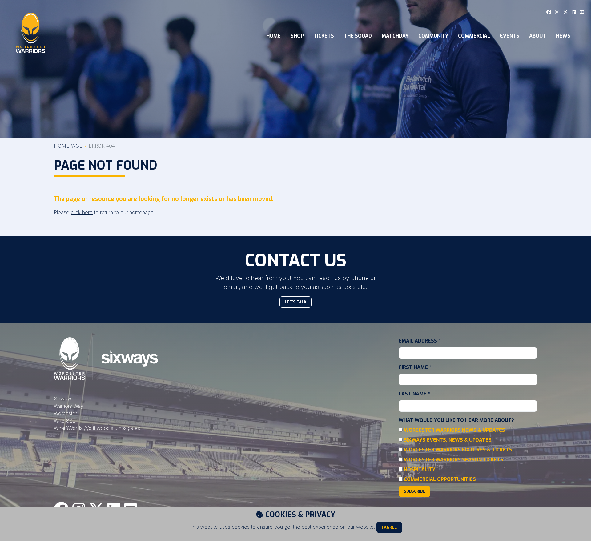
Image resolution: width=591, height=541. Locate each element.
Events (509, 36)
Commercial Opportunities (440, 479)
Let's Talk (295, 302)
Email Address (419, 341)
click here (82, 212)
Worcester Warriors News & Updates (454, 430)
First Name (415, 367)
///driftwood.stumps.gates (112, 428)
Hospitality (419, 469)
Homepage (68, 146)
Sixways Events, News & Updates (448, 440)
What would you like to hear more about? (456, 420)
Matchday (395, 36)
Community (433, 36)
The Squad (358, 36)
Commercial (474, 36)
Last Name (414, 394)
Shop (297, 36)
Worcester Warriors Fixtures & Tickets (458, 450)
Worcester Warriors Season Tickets (453, 459)
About (537, 36)
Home (273, 36)
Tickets (324, 36)
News (563, 36)
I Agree (389, 527)
